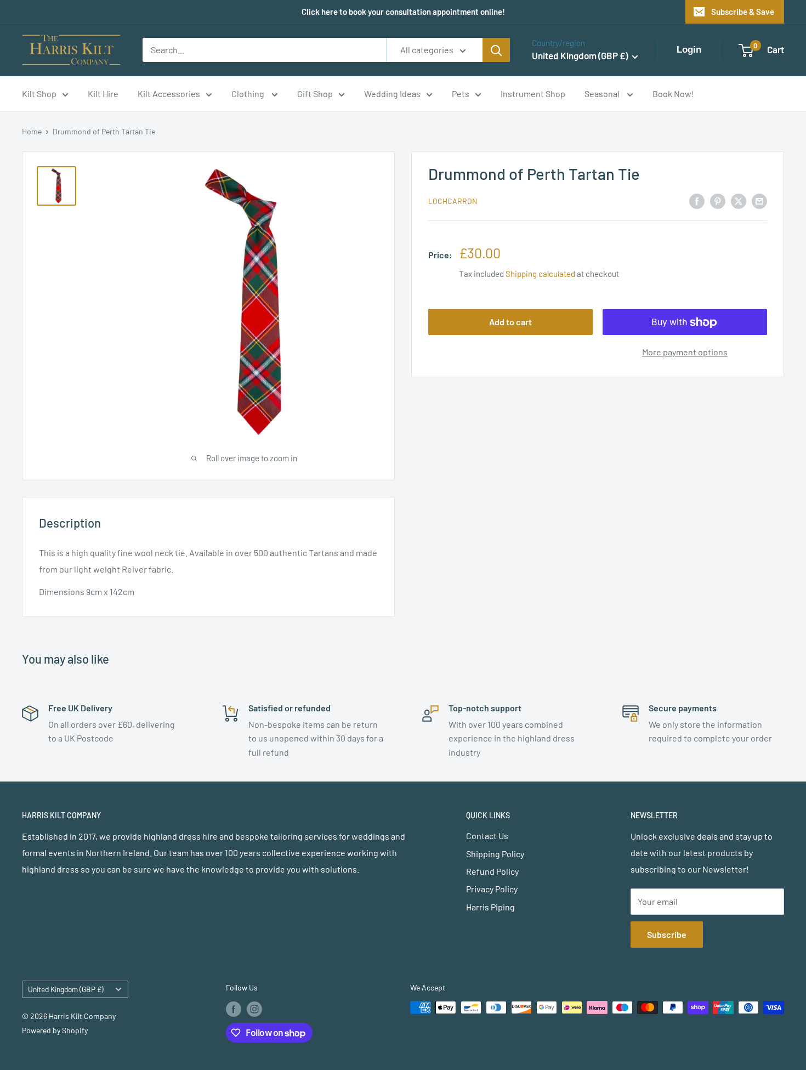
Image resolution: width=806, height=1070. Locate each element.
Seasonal (602, 93)
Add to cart (510, 322)
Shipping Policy (495, 853)
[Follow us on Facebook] (233, 1008)
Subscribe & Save (742, 11)
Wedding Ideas (392, 93)
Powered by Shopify (55, 1030)
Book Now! (673, 93)
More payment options (685, 352)
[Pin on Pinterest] (717, 200)
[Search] (496, 50)
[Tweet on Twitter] (738, 200)
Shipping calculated (540, 274)
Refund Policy (492, 871)
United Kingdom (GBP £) (66, 989)
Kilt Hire (103, 93)
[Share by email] (759, 200)
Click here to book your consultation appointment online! (403, 11)
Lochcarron (452, 201)
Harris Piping (490, 907)
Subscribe (666, 934)
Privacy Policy (492, 889)
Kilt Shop (39, 93)
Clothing (248, 93)
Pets (460, 93)
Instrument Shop (533, 93)
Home (32, 131)
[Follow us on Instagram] (254, 1008)
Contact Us (487, 835)
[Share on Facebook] (697, 200)
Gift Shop (315, 93)
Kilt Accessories (169, 93)
